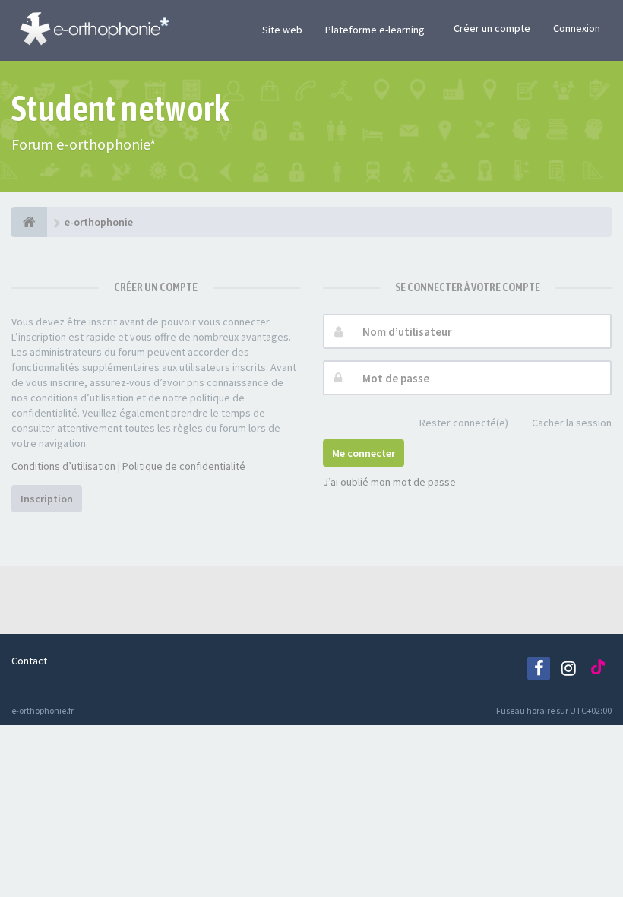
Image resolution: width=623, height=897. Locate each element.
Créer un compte (492, 28)
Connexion (576, 28)
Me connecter (363, 453)
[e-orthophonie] (29, 222)
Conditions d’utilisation (63, 466)
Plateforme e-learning (375, 29)
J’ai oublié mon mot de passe (389, 482)
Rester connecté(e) (463, 422)
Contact (29, 660)
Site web (282, 29)
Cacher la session (572, 422)
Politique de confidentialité (183, 466)
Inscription (47, 499)
